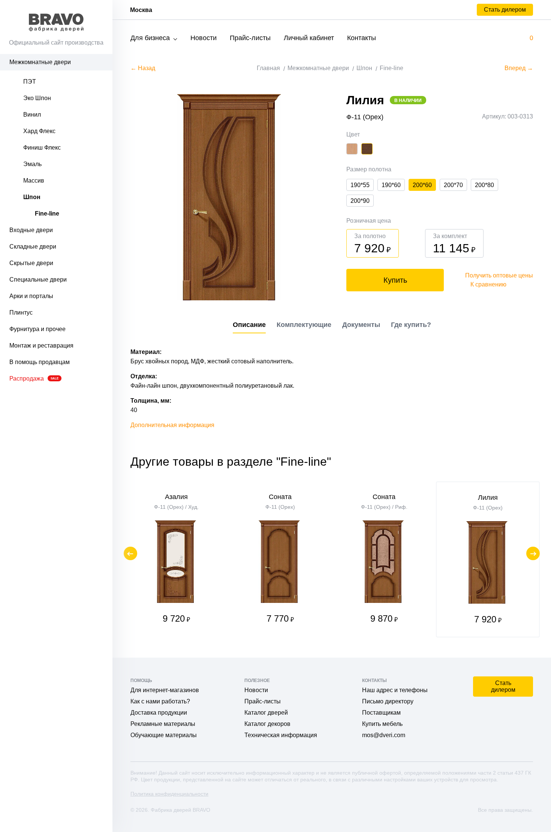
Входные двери (31, 230)
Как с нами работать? (160, 701)
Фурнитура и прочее (37, 329)
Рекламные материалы (162, 724)
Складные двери (32, 246)
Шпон (31, 197)
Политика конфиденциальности (169, 794)
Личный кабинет (309, 38)
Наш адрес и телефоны (395, 690)
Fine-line (47, 213)
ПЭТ (29, 81)
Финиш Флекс (42, 147)
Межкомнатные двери (40, 62)
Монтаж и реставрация (41, 345)
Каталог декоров (267, 724)
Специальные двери (38, 279)
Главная (268, 68)
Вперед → (519, 68)
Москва (141, 10)
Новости (203, 38)
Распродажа (33, 378)
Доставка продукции (158, 712)
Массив (33, 180)
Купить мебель (382, 724)
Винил (32, 114)
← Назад (142, 68)
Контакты (361, 38)
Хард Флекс (39, 131)
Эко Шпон (37, 98)
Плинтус (21, 312)
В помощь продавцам (39, 362)
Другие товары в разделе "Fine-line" (230, 461)
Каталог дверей (266, 712)
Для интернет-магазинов (164, 690)
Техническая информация (280, 735)
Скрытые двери (31, 263)
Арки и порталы (31, 296)
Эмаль (32, 164)
